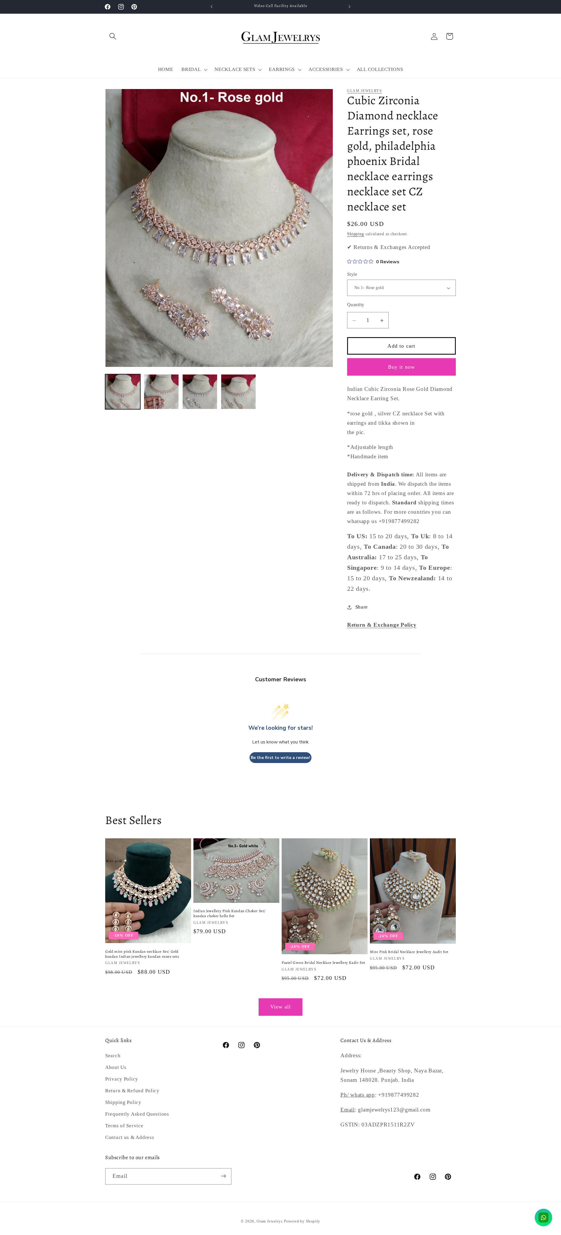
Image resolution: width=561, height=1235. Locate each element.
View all (280, 1007)
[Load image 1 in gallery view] (122, 391)
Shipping (355, 233)
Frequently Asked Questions (137, 1114)
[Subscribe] (223, 1176)
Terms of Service (124, 1126)
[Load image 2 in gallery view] (161, 391)
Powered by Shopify (302, 1221)
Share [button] (361, 607)
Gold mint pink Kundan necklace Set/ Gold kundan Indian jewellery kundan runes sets (142, 954)
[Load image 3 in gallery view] (199, 391)
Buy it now (401, 367)
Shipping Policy (123, 1102)
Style (352, 274)
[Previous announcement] (211, 6)
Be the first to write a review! (280, 757)
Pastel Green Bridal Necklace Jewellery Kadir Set (323, 962)
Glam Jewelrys (364, 91)
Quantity (355, 304)
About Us (116, 1067)
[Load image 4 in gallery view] (238, 391)
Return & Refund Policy (132, 1091)
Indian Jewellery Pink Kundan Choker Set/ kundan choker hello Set (229, 913)
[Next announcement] (349, 6)
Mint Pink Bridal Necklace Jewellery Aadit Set (409, 952)
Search (112, 1056)
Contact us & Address (129, 1137)
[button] (113, 36)
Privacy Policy (121, 1079)
